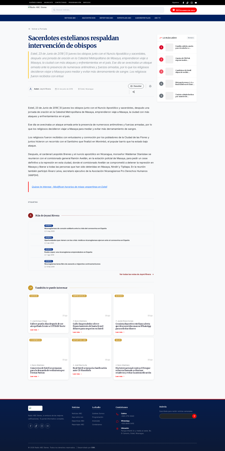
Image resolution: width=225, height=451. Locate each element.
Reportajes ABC (124, 18)
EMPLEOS (86, 2)
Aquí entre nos (88, 18)
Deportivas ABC (106, 18)
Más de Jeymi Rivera (47, 215)
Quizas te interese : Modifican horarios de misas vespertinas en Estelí (69, 186)
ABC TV (157, 18)
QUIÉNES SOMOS (35, 2)
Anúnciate (96, 421)
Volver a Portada (39, 29)
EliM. (93, 448)
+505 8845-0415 (127, 423)
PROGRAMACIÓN (75, 2)
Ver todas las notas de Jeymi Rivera (135, 274)
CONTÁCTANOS (61, 2)
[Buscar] (54, 10)
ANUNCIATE (48, 2)
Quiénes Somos (98, 413)
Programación (97, 417)
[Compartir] (133, 92)
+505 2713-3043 (127, 416)
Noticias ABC (70, 18)
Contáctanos (97, 424)
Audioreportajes (142, 18)
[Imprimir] (150, 86)
